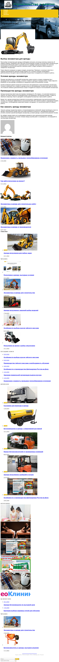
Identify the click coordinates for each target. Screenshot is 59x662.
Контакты (6, 14)
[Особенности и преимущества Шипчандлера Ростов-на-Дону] (29, 547)
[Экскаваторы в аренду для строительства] (31, 284)
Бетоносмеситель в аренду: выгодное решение (21, 648)
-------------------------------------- (29, 653)
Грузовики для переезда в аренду (16, 406)
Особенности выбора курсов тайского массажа (21, 328)
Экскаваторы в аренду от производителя (16, 227)
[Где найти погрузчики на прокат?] (29, 170)
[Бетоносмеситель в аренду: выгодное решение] (31, 640)
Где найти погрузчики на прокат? (13, 181)
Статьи (5, 13)
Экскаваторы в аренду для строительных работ (18, 204)
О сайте (6, 11)
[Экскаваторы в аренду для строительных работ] (29, 193)
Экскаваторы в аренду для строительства (19, 293)
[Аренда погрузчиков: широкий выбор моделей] (31, 302)
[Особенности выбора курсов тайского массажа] (31, 320)
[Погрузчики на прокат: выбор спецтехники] (31, 338)
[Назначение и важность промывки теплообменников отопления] (29, 147)
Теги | (31, 654)
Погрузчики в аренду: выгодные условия (19, 275)
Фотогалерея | (26, 654)
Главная (6, 10)
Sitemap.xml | (36, 654)
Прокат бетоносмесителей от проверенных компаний (23, 452)
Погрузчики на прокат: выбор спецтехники (19, 345)
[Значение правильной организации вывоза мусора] (29, 564)
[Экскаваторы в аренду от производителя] (29, 216)
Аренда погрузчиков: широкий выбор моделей (21, 310)
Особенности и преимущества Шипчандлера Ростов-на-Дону (26, 498)
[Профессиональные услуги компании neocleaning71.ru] (29, 594)
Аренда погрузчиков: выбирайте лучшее (19, 474)
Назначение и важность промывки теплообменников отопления (24, 158)
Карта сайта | (18, 654)
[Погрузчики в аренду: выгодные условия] (31, 267)
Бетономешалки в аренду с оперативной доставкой (23, 428)
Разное (42, 654)
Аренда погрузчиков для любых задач (18, 253)
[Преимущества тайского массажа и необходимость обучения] (29, 530)
